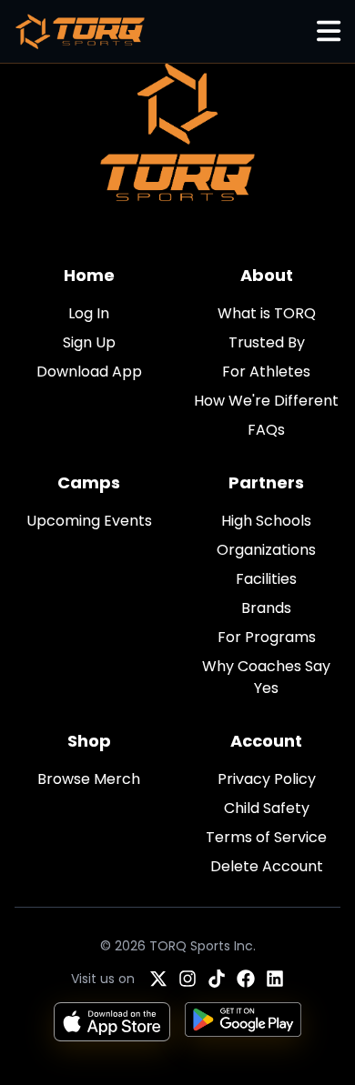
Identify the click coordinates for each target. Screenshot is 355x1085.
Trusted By (266, 342)
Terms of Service (266, 837)
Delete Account (266, 866)
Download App (89, 371)
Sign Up (89, 342)
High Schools (266, 520)
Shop (89, 740)
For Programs (267, 637)
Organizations (266, 549)
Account (266, 740)
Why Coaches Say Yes (266, 677)
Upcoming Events (89, 520)
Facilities (266, 578)
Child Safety (266, 808)
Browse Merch (88, 779)
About (266, 275)
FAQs (266, 429)
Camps (88, 482)
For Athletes (266, 371)
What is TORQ (267, 313)
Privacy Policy (267, 779)
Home (89, 275)
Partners (266, 482)
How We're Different (266, 400)
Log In (88, 313)
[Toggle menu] (328, 31)
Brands (266, 608)
